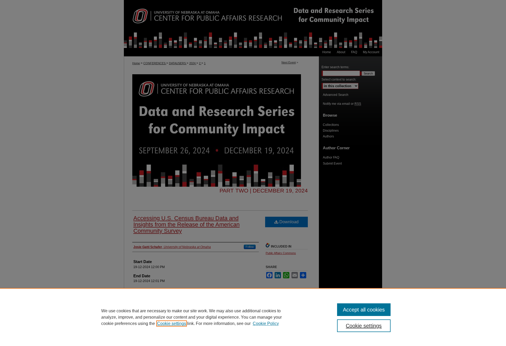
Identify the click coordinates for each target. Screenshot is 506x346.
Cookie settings (171, 323)
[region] (253, 317)
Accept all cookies (364, 310)
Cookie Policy (266, 323)
